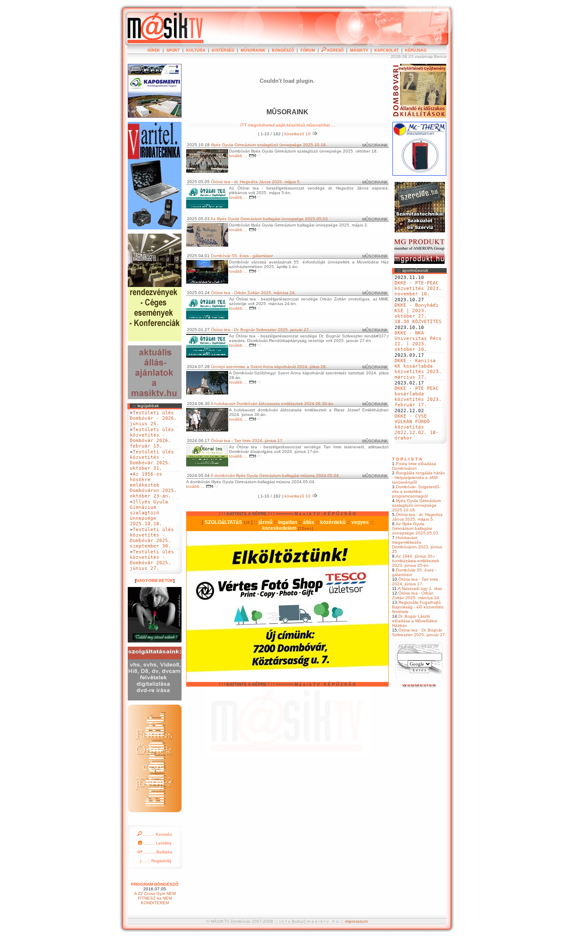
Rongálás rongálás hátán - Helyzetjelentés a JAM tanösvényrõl (418, 477)
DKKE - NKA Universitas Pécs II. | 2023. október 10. (418, 341)
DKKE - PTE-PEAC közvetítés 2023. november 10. (418, 288)
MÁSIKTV (359, 50)
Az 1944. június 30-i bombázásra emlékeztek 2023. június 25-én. (415, 561)
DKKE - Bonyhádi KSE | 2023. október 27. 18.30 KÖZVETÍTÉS (418, 313)
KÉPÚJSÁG (416, 50)
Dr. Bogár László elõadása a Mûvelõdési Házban (414, 621)
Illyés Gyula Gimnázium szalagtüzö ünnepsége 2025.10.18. (416, 505)
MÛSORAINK (253, 50)
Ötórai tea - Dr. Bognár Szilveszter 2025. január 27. (419, 632)
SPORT (173, 50)
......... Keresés (157, 834)
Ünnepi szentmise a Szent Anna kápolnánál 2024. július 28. (269, 366)
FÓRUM (307, 50)
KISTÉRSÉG (223, 50)
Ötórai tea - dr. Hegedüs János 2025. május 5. (417, 516)
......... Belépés (157, 852)
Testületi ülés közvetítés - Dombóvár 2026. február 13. (152, 438)
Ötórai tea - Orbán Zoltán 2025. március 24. (416, 595)
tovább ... (239, 155)
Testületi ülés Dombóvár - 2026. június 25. (153, 418)
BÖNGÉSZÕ (283, 50)
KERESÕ (335, 50)
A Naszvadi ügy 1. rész (420, 588)
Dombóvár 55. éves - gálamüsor (242, 255)
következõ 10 (298, 134)
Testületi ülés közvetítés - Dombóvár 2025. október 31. (152, 460)
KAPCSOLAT (386, 50)
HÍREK (153, 50)
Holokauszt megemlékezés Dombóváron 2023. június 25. (417, 544)
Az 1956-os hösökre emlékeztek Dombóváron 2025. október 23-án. (153, 485)
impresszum (356, 921)
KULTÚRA (195, 50)
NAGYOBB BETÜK (154, 580)
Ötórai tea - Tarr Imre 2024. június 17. (415, 581)
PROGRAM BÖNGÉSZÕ (155, 884)
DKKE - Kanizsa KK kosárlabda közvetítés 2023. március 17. (418, 369)
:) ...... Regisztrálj (155, 860)
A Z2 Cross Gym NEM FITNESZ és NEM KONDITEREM (155, 898)
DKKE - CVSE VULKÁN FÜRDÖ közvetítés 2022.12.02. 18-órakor (417, 427)
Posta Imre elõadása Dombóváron (414, 466)
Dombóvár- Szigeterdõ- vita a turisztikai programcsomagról (416, 491)
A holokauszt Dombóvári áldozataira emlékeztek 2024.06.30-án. (272, 403)
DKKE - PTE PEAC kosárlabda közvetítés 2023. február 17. (418, 397)
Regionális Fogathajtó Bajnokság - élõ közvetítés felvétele (417, 607)
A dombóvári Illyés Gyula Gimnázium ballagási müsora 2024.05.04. (275, 475)
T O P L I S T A (407, 459)
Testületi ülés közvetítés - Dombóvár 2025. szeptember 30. (152, 538)
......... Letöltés (156, 843)
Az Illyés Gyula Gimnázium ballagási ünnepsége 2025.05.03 (415, 528)
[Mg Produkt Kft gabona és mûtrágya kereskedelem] (419, 262)
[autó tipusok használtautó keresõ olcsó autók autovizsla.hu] (419, 686)
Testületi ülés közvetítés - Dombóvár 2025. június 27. (152, 560)
